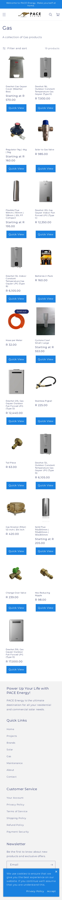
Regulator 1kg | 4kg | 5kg (16, 150)
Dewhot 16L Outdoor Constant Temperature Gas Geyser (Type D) (45, 90)
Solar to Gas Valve (44, 149)
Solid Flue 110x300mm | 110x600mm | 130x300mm (42, 531)
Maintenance (15, 763)
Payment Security (18, 831)
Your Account (15, 797)
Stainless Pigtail (43, 401)
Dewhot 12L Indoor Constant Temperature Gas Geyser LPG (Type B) (16, 281)
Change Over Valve (16, 592)
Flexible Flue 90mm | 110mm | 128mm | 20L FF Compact (15, 214)
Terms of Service (17, 811)
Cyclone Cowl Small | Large (42, 341)
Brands (11, 742)
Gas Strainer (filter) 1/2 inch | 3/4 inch (16, 528)
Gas (9, 756)
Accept (51, 891)
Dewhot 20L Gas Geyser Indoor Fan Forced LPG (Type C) (45, 214)
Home (10, 729)
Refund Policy (15, 824)
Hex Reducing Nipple (42, 594)
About (10, 769)
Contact (12, 776)
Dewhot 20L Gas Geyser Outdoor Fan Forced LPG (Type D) (14, 405)
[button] (4, 14)
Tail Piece (11, 462)
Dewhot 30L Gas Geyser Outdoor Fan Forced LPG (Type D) (14, 653)
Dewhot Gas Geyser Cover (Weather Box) (16, 89)
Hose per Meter (14, 340)
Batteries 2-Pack (44, 276)
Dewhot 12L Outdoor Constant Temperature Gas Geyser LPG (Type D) (45, 467)
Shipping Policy (16, 818)
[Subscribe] (51, 865)
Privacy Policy (15, 804)
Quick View (16, 108)
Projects (12, 735)
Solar (10, 749)
